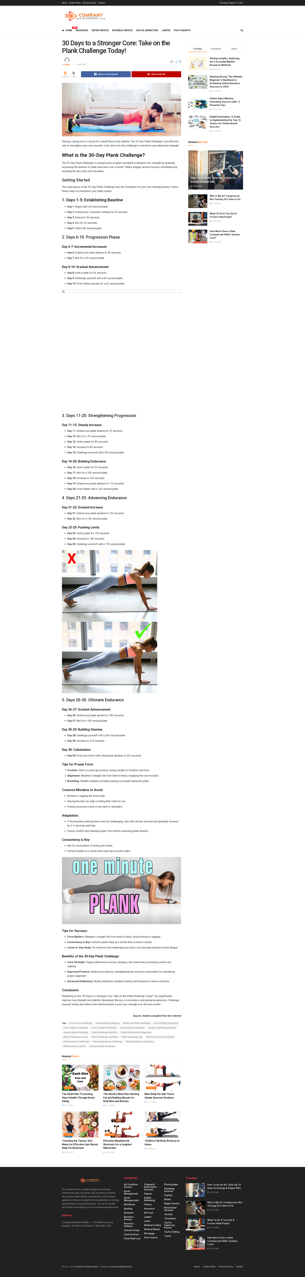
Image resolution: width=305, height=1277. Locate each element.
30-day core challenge (80, 1023)
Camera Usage (132, 1230)
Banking (128, 1208)
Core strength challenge (104, 1028)
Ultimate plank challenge (102, 1046)
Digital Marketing (147, 30)
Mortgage (149, 1233)
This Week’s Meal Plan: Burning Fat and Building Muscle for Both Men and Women (121, 1098)
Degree (148, 1193)
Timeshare (170, 1218)
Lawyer (166, 30)
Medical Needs (152, 1229)
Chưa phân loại (132, 1238)
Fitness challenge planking (162, 1028)
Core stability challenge (76, 1028)
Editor (68, 64)
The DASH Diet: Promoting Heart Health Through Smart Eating (78, 1098)
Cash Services (131, 1234)
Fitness (68, 1088)
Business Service (122, 30)
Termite (168, 1214)
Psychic (168, 1195)
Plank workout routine (75, 1046)
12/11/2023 (68, 1105)
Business (129, 1212)
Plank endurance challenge (160, 1037)
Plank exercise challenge (76, 1042)
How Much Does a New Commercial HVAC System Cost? (225, 234)
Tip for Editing (172, 1232)
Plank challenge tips (132, 1037)
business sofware (129, 1224)
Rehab (167, 1199)
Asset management (131, 1192)
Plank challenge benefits (104, 1032)
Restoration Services (170, 1208)
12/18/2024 (197, 186)
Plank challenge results (76, 1037)
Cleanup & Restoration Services (150, 1187)
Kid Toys (148, 1212)
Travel (167, 1236)
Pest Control (151, 1237)
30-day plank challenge (107, 1023)
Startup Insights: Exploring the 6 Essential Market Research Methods (224, 61)
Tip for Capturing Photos (169, 1225)
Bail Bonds (129, 1204)
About (64, 3)
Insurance (82, 30)
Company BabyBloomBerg (120, 1267)
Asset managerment (131, 1199)
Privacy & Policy (89, 3)
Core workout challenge (132, 1028)
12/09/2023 (151, 1149)
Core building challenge (166, 1023)
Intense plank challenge (76, 1032)
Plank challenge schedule (105, 1037)
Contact (101, 3)
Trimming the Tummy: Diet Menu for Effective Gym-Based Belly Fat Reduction (80, 1144)
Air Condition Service (131, 1185)
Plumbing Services (169, 1189)
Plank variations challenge (139, 1042)
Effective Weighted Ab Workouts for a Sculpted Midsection (117, 1144)
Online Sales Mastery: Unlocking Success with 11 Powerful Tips (225, 102)
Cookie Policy (75, 3)
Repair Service (100, 30)
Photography (182, 30)
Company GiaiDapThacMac (86, 1267)
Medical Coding (152, 1225)
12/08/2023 (81, 64)
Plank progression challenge (107, 1042)
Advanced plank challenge (136, 1023)
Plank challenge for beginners (136, 1032)
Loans (147, 1221)
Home (69, 30)
